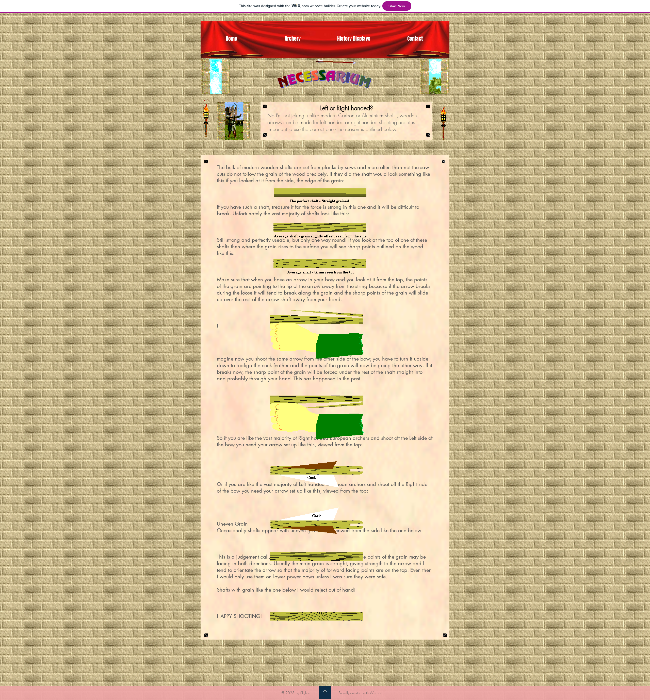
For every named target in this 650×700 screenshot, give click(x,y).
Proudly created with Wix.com (360, 692)
